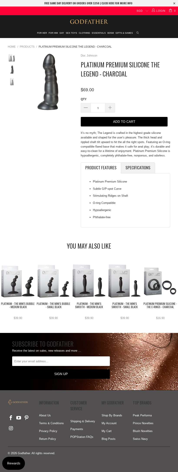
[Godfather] (89, 21)
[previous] (23, 81)
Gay (61, 33)
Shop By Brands (112, 415)
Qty (84, 99)
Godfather (24, 453)
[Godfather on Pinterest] (26, 418)
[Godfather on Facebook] (11, 418)
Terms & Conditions (51, 423)
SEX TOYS (71, 33)
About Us (45, 415)
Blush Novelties (143, 431)
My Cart (107, 431)
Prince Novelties (143, 423)
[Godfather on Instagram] (11, 428)
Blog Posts (108, 438)
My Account (109, 423)
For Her (42, 33)
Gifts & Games (124, 33)
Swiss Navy (140, 438)
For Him (53, 33)
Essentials (99, 33)
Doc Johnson (89, 55)
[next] (72, 81)
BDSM (110, 33)
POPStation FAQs (81, 437)
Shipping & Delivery (82, 421)
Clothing (84, 33)
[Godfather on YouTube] (19, 418)
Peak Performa (142, 415)
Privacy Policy (48, 431)
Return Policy (47, 438)
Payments (76, 429)
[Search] (137, 33)
